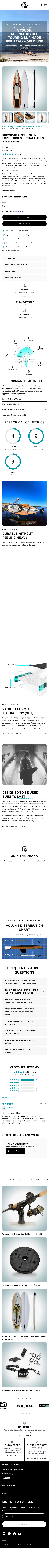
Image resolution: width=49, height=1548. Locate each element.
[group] (24, 1289)
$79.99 (37, 1390)
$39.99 (39, 1234)
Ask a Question (16, 1151)
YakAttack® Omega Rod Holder (16, 1234)
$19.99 (37, 1285)
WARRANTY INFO (24, 1435)
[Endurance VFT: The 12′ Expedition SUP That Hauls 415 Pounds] (7, 117)
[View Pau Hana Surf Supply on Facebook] (9, 1533)
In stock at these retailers (14, 197)
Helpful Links (9, 1485)
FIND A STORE (12, 1455)
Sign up (24, 1524)
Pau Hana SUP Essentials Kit (15, 1390)
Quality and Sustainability (16, 826)
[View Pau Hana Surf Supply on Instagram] (4, 1533)
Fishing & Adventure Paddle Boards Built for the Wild (25, 127)
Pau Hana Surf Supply (13, 1545)
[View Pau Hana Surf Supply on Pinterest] (14, 1533)
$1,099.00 (22, 1339)
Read (4, 1494)
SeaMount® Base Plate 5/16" (15, 1285)
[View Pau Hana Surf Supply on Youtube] (19, 1533)
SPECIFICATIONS (8, 191)
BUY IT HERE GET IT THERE (36, 1458)
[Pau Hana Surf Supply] (24, 5)
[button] (40, 5)
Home (4, 127)
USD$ (4, 1541)
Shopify (29, 1545)
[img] (7, 1104)
